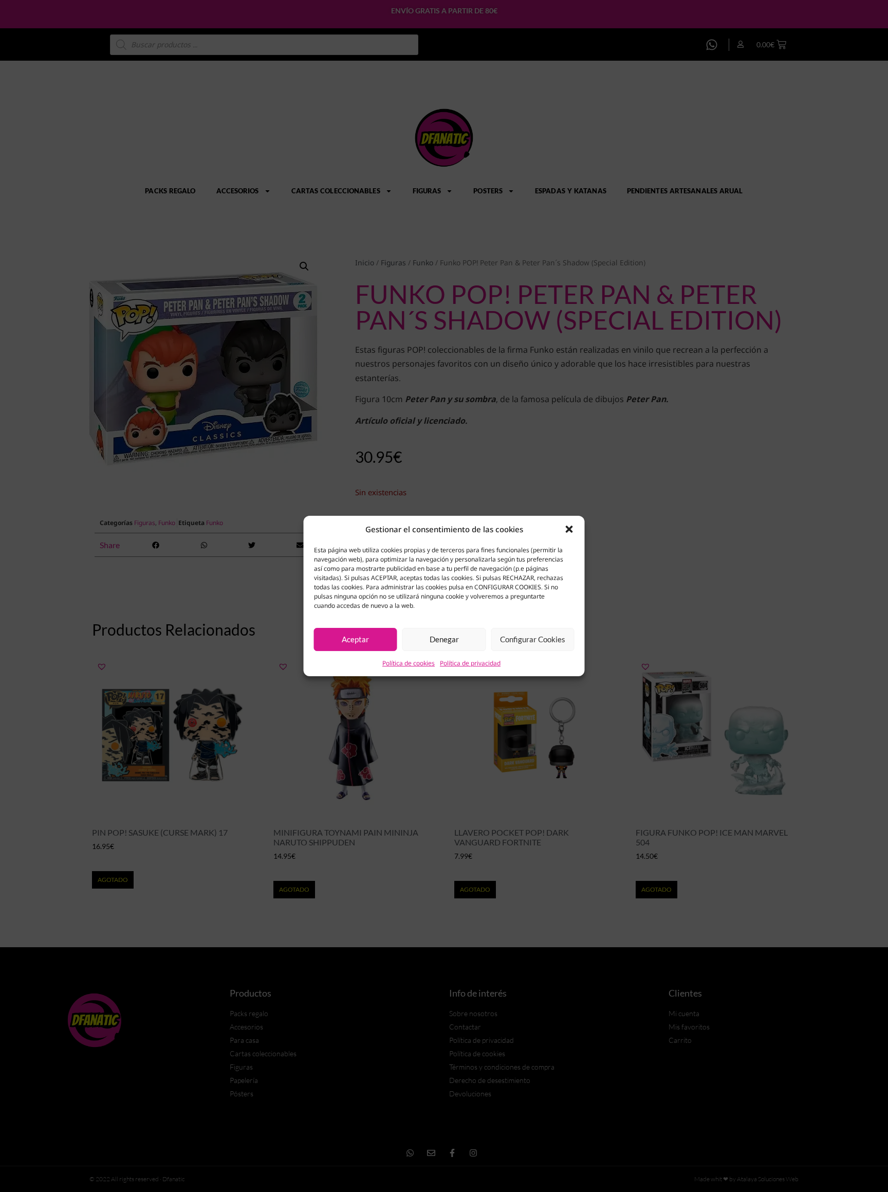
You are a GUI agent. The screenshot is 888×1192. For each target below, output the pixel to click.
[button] (569, 529)
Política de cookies (408, 663)
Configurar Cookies (532, 639)
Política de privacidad (470, 663)
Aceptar (355, 639)
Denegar (444, 639)
